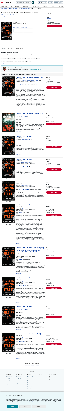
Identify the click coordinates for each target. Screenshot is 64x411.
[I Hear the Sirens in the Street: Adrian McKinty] (8, 95)
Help (61, 2)
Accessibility (29, 388)
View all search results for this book (32, 365)
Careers (28, 380)
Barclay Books (22, 341)
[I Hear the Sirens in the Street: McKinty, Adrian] (8, 131)
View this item (49, 18)
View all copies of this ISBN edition (20, 27)
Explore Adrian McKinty (34, 69)
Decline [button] (25, 406)
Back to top (32, 371)
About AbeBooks (30, 376)
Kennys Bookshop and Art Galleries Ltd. (27, 314)
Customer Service (41, 378)
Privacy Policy (29, 382)
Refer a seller (18, 383)
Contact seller (18, 109)
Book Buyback (18, 381)
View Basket (8, 384)
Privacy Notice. (49, 403)
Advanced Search (4, 6)
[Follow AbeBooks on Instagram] (49, 382)
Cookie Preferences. (33, 401)
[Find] (33, 2)
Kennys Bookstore (22, 285)
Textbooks (45, 6)
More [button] (3, 63)
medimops (21, 259)
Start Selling (60, 6)
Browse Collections (15, 6)
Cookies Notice (29, 386)
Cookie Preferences (30, 384)
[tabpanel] (23, 57)
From (16, 30)
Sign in (45, 2)
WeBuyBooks (21, 121)
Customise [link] (39, 406)
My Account (50, 2)
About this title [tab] (10, 48)
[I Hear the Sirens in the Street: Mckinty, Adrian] (8, 154)
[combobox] (24, 2)
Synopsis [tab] (4, 48)
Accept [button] (12, 406)
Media (28, 378)
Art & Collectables (35, 6)
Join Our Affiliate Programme (19, 379)
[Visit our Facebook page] (49, 377)
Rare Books (25, 6)
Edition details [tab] (19, 48)
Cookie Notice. (9, 403)
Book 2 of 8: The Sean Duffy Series (7, 14)
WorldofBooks (22, 84)
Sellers (53, 6)
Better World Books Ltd (24, 143)
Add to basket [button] (54, 26)
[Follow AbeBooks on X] (49, 379)
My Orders (7, 382)
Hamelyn (20, 212)
